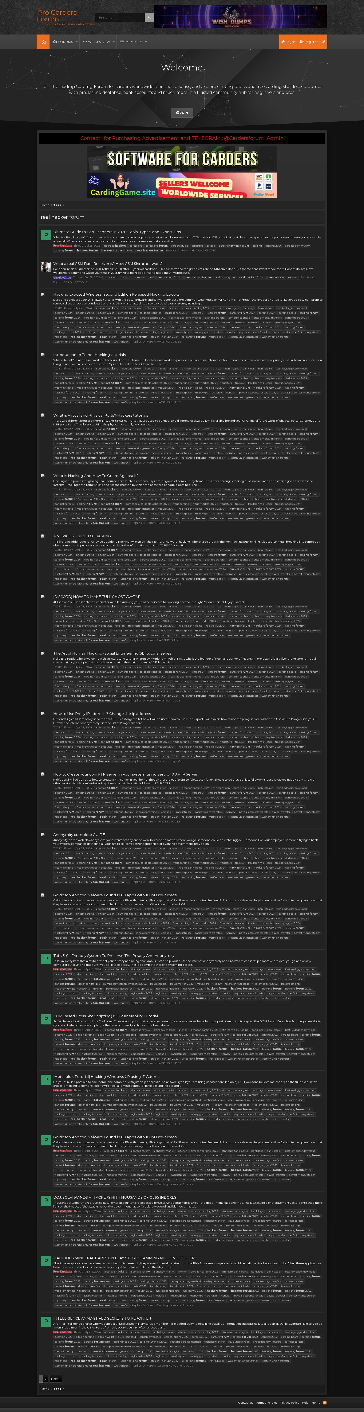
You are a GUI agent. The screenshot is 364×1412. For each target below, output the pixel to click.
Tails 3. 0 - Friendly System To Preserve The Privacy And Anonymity (113, 956)
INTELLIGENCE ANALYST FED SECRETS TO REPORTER (102, 1318)
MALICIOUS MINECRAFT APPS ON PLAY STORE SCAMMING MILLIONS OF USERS (125, 1258)
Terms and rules (266, 1402)
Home (43, 42)
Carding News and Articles (175, 1184)
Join (183, 113)
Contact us (245, 1402)
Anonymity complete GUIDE (79, 835)
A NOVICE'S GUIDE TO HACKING (82, 536)
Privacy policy (289, 1402)
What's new (99, 42)
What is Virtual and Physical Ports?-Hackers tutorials (100, 415)
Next (54, 1378)
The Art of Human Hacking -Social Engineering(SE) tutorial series (112, 653)
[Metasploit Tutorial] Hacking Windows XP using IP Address (107, 1077)
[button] (76, 42)
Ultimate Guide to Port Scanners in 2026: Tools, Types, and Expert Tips (117, 232)
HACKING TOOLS (168, 700)
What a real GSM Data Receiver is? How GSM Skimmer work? (108, 264)
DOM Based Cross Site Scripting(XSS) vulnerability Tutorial (105, 1016)
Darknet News (167, 942)
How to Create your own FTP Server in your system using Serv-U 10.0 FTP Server (125, 774)
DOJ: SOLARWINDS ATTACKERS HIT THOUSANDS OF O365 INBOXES (114, 1197)
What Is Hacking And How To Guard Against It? (96, 476)
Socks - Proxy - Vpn (170, 761)
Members (134, 42)
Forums (65, 42)
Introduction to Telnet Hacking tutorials (89, 355)
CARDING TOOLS (75, 282)
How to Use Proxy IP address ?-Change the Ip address (102, 714)
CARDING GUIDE (168, 640)
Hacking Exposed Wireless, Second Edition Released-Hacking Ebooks (116, 294)
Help (305, 1402)
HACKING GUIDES (204, 250)
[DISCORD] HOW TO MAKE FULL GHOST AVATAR (97, 597)
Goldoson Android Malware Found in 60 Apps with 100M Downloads (115, 895)
